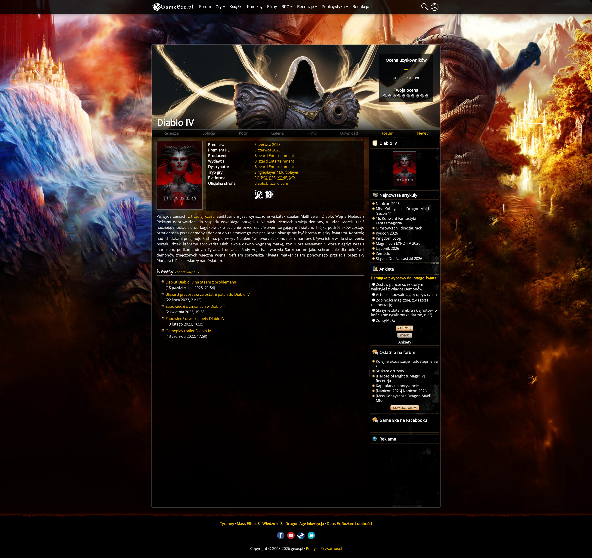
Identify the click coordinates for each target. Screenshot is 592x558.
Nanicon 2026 (388, 203)
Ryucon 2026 (387, 233)
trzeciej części (203, 216)
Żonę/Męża (385, 320)
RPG (285, 6)
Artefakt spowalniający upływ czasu (406, 294)
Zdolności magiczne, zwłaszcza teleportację (400, 302)
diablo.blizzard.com (271, 183)
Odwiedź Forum (404, 408)
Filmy (272, 6)
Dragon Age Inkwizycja (304, 523)
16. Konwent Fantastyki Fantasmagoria (396, 221)
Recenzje (305, 6)
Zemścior (384, 253)
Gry (219, 6)
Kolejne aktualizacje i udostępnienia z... (407, 363)
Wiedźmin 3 (272, 523)
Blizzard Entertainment (274, 166)
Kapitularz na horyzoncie (397, 385)
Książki (235, 6)
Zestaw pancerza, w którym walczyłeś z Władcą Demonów (397, 286)
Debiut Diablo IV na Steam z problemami (201, 282)
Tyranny (227, 523)
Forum (205, 6)
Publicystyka (333, 6)
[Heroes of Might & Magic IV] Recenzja (400, 378)
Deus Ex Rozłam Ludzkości (349, 523)
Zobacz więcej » (187, 272)
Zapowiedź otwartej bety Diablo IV (195, 318)
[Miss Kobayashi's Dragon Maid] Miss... (403, 398)
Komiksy (255, 6)
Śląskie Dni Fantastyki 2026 (399, 258)
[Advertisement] (296, 28)
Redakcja (360, 6)
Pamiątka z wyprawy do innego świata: (404, 278)
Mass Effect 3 (248, 523)
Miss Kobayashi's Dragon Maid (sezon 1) (402, 211)
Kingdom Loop (388, 238)
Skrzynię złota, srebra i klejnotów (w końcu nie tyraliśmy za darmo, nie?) (404, 312)
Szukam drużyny (390, 371)
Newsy (423, 133)
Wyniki (404, 335)
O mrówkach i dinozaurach (399, 228)
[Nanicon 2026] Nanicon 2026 (401, 390)
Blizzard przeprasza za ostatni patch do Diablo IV (208, 294)
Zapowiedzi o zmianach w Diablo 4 (195, 306)
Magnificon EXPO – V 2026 (398, 243)
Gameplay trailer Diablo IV (188, 330)
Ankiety (404, 342)
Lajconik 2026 (387, 248)
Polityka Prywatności (324, 548)
